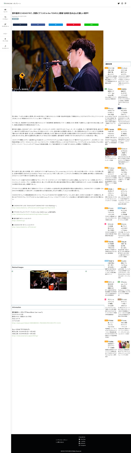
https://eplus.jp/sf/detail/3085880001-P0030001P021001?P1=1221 (36, 323)
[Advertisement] (57, 103)
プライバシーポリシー (62, 440)
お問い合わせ (60, 442)
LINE (91, 24)
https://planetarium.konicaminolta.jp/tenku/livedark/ (30, 214)
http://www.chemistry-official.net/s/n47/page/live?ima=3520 (33, 208)
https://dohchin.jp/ (18, 220)
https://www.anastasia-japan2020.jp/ (25, 336)
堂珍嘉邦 (15, 19)
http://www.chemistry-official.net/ (24, 227)
